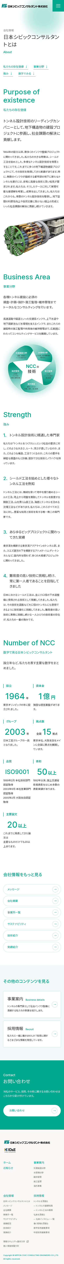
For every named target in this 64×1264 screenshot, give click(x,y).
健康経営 (7, 1223)
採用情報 (39, 1195)
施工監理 (38, 1181)
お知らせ (8, 1168)
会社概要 (7, 1210)
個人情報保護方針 (11, 1246)
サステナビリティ (10, 1219)
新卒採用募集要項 (41, 1228)
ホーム (7, 1162)
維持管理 (38, 1177)
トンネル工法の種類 (44, 1210)
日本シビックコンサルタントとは (16, 1201)
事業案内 (39, 1162)
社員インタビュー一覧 (45, 1219)
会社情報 (8, 1195)
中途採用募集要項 (41, 1232)
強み (6, 73)
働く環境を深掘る (41, 1223)
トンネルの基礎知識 (44, 1205)
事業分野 (38, 66)
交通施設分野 (39, 1168)
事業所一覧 (8, 1214)
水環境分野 (38, 1172)
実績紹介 (7, 1232)
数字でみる (24, 73)
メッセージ (7, 1205)
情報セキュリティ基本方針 (14, 1241)
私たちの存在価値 (13, 66)
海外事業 (38, 1186)
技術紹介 (7, 1228)
